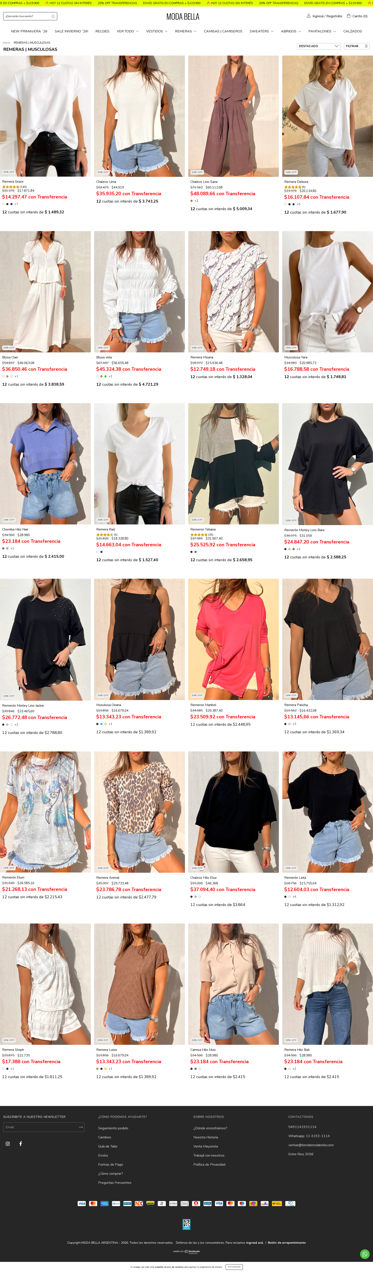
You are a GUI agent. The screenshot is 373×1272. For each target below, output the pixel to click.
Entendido (234, 1267)
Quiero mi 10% (186, 74)
